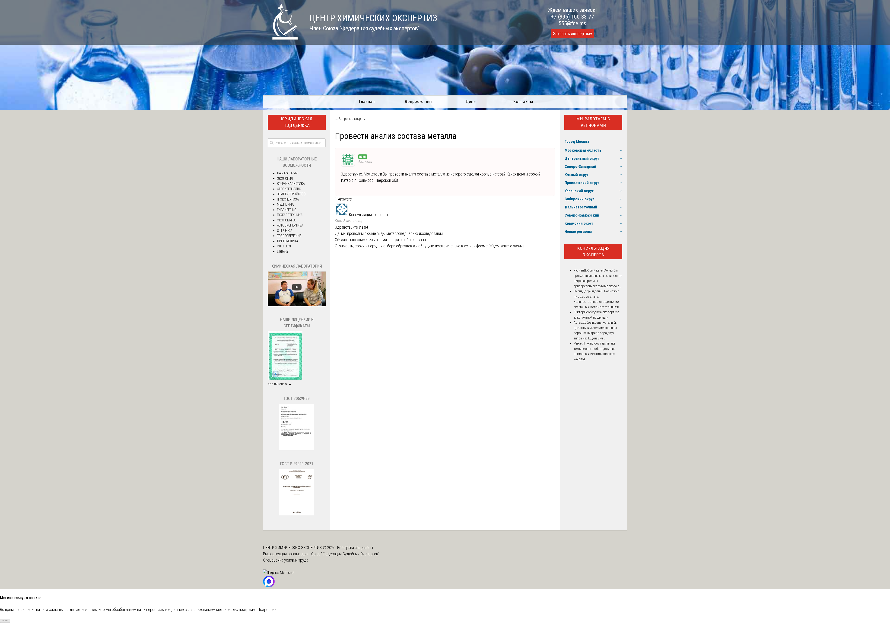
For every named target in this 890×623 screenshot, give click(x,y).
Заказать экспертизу (572, 33)
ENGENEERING (286, 210)
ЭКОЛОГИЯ (285, 178)
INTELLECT (284, 246)
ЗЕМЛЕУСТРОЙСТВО (291, 194)
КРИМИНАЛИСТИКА (291, 184)
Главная (367, 101)
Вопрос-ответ (419, 101)
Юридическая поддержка (296, 122)
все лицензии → (280, 384)
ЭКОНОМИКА (286, 220)
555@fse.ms (572, 23)
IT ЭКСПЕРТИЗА (288, 199)
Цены (471, 101)
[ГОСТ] (296, 449)
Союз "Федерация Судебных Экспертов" (345, 553)
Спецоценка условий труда (285, 560)
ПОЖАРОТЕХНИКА (289, 215)
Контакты (523, 101)
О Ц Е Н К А (284, 231)
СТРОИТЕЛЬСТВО (289, 189)
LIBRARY (282, 251)
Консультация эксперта (593, 252)
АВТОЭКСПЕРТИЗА (290, 225)
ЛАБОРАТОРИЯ (287, 173)
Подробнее (267, 609)
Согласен (5, 621)
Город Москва (577, 141)
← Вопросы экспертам (350, 119)
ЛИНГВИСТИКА (287, 241)
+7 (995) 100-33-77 (572, 16)
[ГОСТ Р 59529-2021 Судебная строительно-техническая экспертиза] (296, 514)
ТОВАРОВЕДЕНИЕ (289, 236)
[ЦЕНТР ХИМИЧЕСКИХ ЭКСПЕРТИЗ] (280, 38)
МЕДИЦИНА (285, 204)
